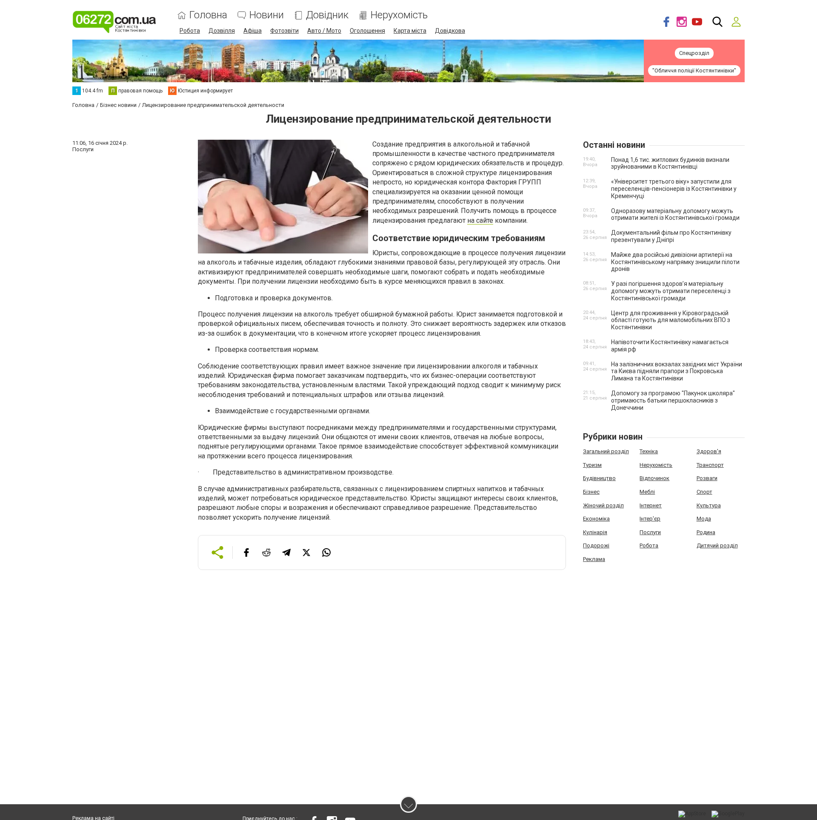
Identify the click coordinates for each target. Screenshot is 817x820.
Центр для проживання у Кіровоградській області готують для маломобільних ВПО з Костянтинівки (670, 320)
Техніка (649, 451)
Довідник (327, 15)
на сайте (480, 220)
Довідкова (450, 30)
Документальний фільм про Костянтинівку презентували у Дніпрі (671, 236)
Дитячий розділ (717, 545)
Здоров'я (709, 451)
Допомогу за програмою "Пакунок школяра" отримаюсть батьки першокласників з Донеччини (673, 400)
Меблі (647, 492)
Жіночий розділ (603, 505)
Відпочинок (654, 478)
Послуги (650, 532)
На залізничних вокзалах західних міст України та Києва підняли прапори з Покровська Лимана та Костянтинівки (676, 371)
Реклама (594, 559)
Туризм (592, 465)
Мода (704, 518)
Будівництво (599, 478)
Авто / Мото (324, 30)
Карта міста (410, 30)
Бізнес (591, 492)
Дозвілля (222, 30)
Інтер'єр (650, 518)
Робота (190, 30)
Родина (706, 532)
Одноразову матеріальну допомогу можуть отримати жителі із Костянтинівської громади (675, 214)
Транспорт (710, 465)
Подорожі (596, 545)
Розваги (707, 478)
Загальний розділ (606, 451)
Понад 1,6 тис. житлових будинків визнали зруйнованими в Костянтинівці (670, 163)
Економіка (596, 518)
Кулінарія (595, 532)
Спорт (704, 492)
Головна (208, 15)
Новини (266, 15)
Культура (709, 505)
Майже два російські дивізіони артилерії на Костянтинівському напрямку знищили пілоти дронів (675, 262)
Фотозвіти (284, 30)
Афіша (252, 30)
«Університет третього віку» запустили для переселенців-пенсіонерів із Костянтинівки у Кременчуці (674, 188)
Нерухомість (399, 15)
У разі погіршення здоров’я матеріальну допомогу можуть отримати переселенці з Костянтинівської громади (671, 291)
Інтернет (651, 505)
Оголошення (367, 30)
